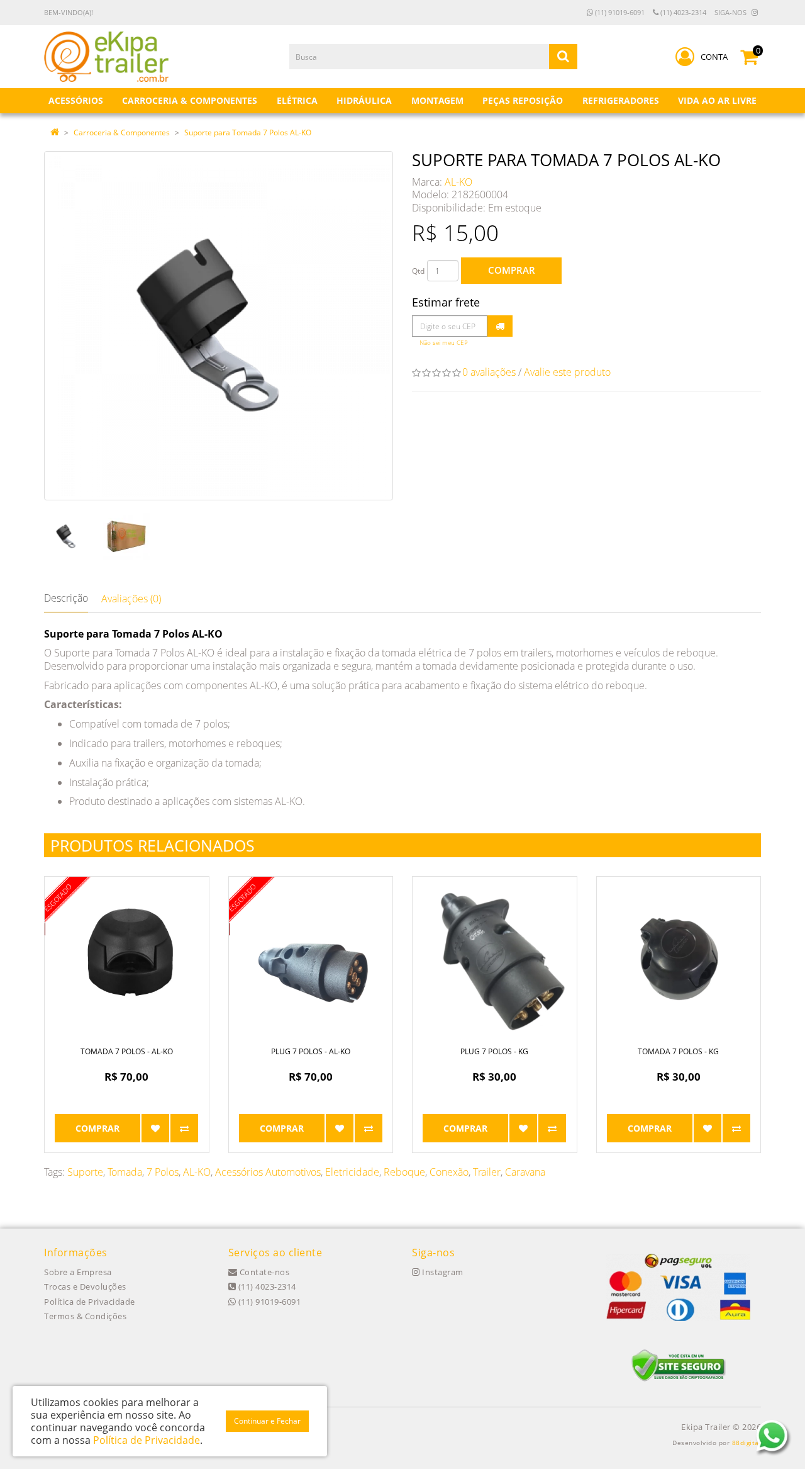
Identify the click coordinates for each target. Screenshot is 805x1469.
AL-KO (458, 182)
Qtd (418, 271)
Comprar (511, 270)
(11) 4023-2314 (682, 12)
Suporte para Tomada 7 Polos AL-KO (247, 132)
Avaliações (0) (131, 598)
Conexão (449, 1172)
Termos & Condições (85, 1316)
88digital (747, 1442)
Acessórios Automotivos (268, 1172)
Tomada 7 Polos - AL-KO (126, 1051)
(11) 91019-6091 (619, 12)
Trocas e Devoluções (85, 1286)
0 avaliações (489, 372)
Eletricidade (352, 1172)
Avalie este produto (567, 372)
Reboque (404, 1172)
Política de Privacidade (89, 1301)
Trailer (487, 1172)
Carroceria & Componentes (122, 132)
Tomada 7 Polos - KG (678, 1051)
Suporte (85, 1172)
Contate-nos (263, 1272)
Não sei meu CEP (443, 343)
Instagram (442, 1272)
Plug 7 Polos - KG (494, 1051)
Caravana (525, 1172)
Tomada (125, 1172)
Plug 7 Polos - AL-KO (310, 1051)
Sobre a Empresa (78, 1272)
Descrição (66, 598)
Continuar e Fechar (267, 1421)
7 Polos (163, 1172)
